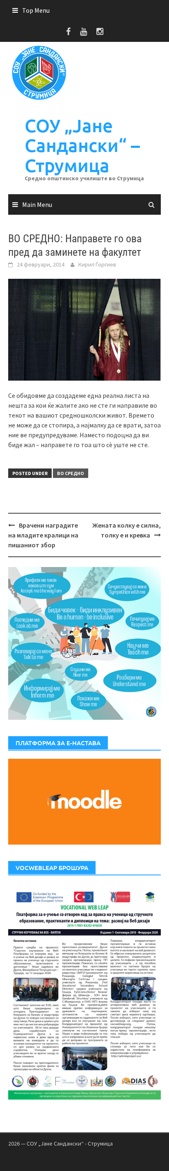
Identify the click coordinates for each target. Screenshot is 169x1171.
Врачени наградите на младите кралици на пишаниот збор (43, 535)
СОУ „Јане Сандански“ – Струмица (82, 145)
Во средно (70, 473)
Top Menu (36, 10)
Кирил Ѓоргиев (97, 264)
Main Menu (37, 204)
